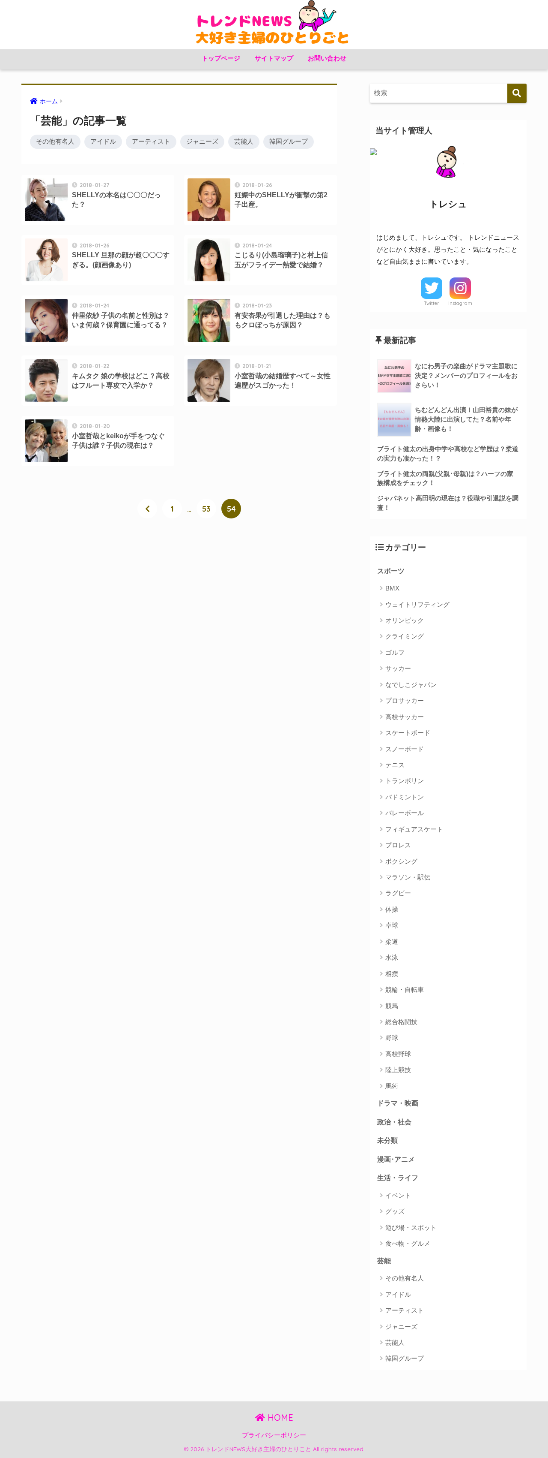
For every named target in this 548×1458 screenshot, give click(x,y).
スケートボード (407, 732)
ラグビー (398, 893)
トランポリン (404, 780)
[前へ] (147, 508)
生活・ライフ (397, 1177)
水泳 (391, 957)
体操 (391, 909)
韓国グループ (288, 141)
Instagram (460, 303)
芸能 (384, 1261)
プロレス (398, 845)
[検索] (517, 93)
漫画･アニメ (396, 1159)
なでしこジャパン (411, 684)
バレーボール (404, 812)
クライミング (404, 636)
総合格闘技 (401, 1021)
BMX (392, 588)
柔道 (391, 941)
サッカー (398, 668)
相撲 (391, 973)
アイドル (103, 141)
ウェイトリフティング (417, 604)
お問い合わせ (327, 58)
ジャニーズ (202, 141)
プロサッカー (404, 700)
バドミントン (404, 797)
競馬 (391, 1005)
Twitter (431, 303)
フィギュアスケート (414, 829)
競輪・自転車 (404, 989)
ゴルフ (395, 652)
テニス (395, 764)
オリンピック (404, 620)
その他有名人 (55, 141)
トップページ (221, 58)
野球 (391, 1037)
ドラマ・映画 (397, 1103)
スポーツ (391, 571)
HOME (279, 1417)
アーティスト (151, 141)
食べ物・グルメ (407, 1243)
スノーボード (404, 749)
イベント (398, 1195)
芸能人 (243, 141)
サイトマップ (274, 58)
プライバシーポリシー (274, 1435)
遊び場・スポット (411, 1227)
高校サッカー (404, 716)
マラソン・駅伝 (407, 877)
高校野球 (398, 1053)
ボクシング (401, 861)
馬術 (391, 1086)
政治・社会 (394, 1122)
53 (206, 508)
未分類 (387, 1140)
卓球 (391, 925)
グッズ (395, 1211)
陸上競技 (398, 1069)
